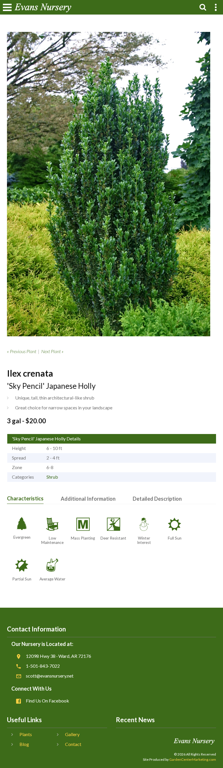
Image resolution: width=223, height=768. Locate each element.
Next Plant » (52, 351)
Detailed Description (157, 498)
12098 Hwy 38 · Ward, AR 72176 (58, 656)
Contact (73, 744)
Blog (24, 744)
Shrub (52, 477)
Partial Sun (21, 579)
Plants (25, 734)
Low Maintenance (52, 540)
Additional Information (88, 498)
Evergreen (21, 537)
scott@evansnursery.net (49, 675)
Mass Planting (83, 538)
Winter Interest (144, 540)
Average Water (52, 579)
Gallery (72, 734)
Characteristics (25, 498)
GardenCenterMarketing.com (192, 759)
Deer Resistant (113, 538)
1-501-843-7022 (43, 666)
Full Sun (174, 538)
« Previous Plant (21, 351)
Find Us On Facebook (47, 700)
